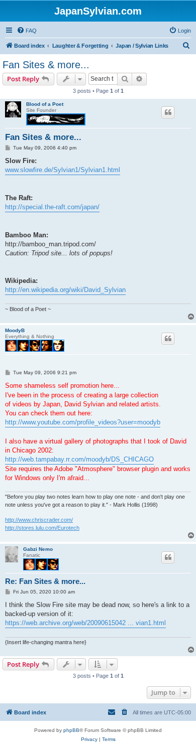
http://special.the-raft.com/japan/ (52, 207)
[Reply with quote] (167, 112)
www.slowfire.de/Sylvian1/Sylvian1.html (62, 170)
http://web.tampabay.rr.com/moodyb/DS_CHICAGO (79, 459)
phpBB (71, 730)
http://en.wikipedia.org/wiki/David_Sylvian (65, 289)
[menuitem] (27, 31)
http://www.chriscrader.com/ (39, 520)
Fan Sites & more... (46, 64)
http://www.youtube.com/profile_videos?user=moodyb (82, 422)
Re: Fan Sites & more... (45, 581)
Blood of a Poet (44, 104)
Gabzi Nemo (38, 549)
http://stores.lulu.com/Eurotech (42, 528)
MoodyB (15, 330)
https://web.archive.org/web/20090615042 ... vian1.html (85, 623)
